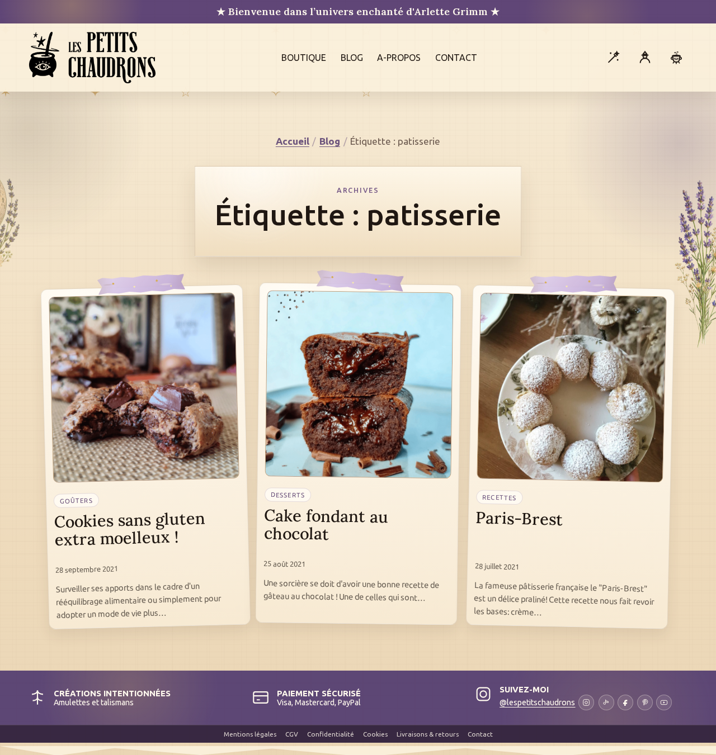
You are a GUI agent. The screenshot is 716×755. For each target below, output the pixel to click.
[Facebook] (625, 702)
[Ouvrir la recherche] (613, 57)
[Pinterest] (645, 702)
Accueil (292, 141)
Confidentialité (330, 734)
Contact (456, 58)
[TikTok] (606, 702)
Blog (352, 58)
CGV (291, 734)
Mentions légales (250, 734)
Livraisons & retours (428, 734)
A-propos (399, 58)
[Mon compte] (645, 57)
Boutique (303, 58)
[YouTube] (664, 702)
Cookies (375, 734)
